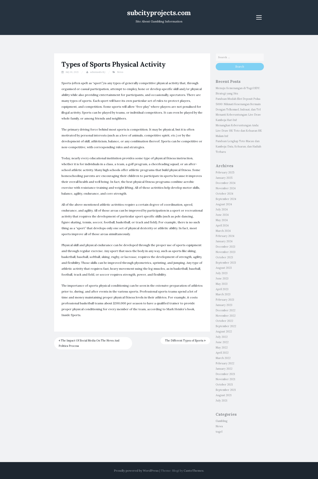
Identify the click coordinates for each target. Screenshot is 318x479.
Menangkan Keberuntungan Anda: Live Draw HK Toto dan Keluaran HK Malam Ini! (239, 131)
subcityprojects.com (159, 12)
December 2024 (225, 183)
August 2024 (224, 204)
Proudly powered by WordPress (136, 470)
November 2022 (226, 315)
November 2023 (225, 252)
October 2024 (224, 193)
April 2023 (222, 289)
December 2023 (225, 246)
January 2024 (224, 241)
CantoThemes (194, 470)
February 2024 (225, 236)
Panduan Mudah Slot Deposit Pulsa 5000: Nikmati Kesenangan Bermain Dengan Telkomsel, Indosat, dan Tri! (238, 104)
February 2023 (225, 299)
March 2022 (223, 358)
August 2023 (224, 268)
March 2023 (223, 294)
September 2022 (226, 326)
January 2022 (224, 368)
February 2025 (225, 172)
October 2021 (224, 384)
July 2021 (221, 400)
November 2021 (225, 379)
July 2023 (221, 273)
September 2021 (226, 390)
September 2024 (226, 199)
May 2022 (222, 347)
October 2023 (224, 257)
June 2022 (222, 342)
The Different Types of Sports (184, 340)
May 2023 (221, 284)
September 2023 (226, 262)
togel (219, 431)
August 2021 (224, 395)
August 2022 (224, 331)
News (120, 72)
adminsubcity (97, 72)
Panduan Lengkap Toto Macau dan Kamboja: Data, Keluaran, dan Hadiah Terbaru (238, 147)
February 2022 (225, 363)
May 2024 (222, 220)
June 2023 (222, 278)
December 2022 (225, 310)
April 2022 (222, 352)
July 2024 (222, 209)
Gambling (221, 421)
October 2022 (224, 321)
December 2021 (225, 374)
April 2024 (222, 225)
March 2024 (223, 231)
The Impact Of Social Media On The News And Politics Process (89, 343)
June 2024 (222, 214)
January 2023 (224, 305)
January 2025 (224, 177)
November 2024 (226, 188)
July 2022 (222, 337)
